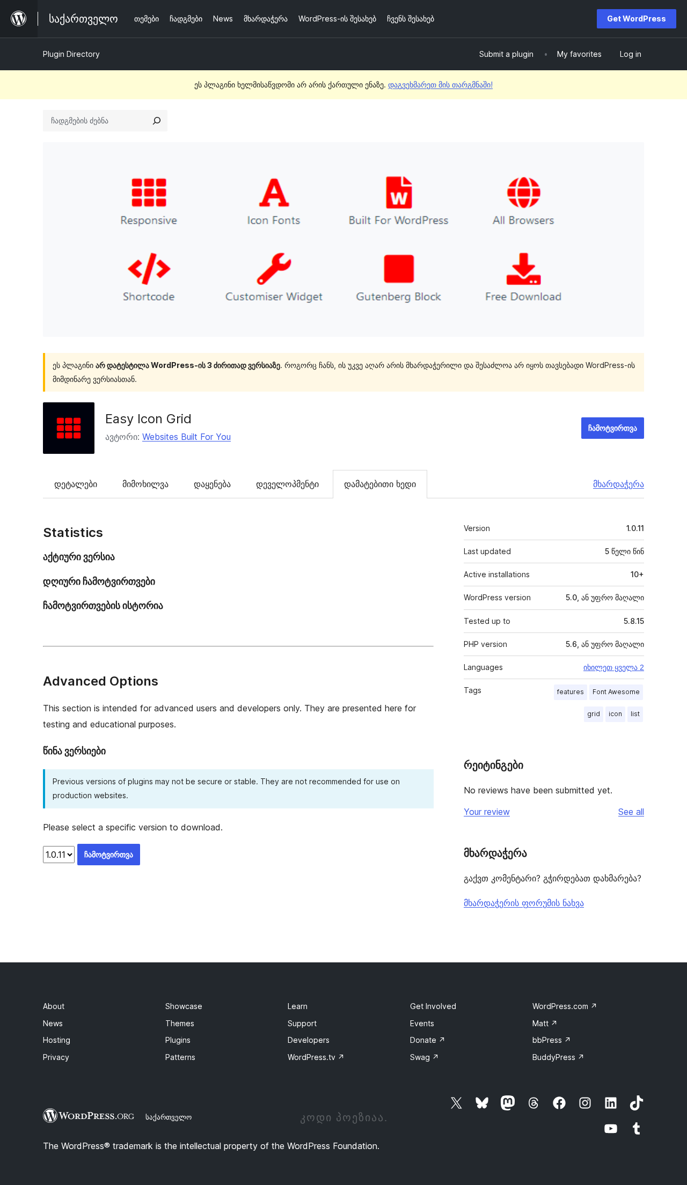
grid (593, 714)
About (53, 1006)
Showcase (183, 1006)
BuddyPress (558, 1057)
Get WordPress (636, 18)
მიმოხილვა (145, 484)
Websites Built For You (186, 436)
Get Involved (433, 1006)
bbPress (551, 1039)
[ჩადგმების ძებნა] (156, 120)
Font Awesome (616, 692)
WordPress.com (564, 1006)
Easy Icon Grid (148, 418)
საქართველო (168, 1117)
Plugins (178, 1039)
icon (615, 714)
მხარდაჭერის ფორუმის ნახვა (524, 902)
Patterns (180, 1057)
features (570, 692)
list (635, 714)
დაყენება (212, 484)
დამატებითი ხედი (380, 484)
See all (631, 811)
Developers (309, 1039)
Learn (298, 1006)
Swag (424, 1057)
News (53, 1023)
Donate (427, 1039)
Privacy (56, 1057)
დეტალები (75, 484)
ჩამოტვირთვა (612, 427)
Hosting (56, 1039)
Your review (487, 811)
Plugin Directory (71, 53)
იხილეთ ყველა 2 (613, 667)
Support (302, 1023)
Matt (545, 1023)
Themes (179, 1023)
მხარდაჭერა (618, 484)
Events (422, 1023)
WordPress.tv (316, 1057)
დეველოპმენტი (287, 484)
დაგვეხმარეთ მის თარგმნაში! (440, 84)
